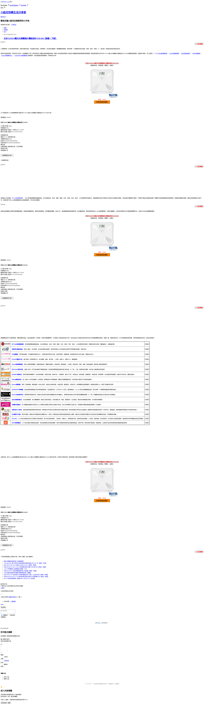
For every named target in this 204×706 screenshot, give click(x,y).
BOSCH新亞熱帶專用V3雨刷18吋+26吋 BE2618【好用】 (19, 578)
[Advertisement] (102, 181)
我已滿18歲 (4, 702)
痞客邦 (11, 597)
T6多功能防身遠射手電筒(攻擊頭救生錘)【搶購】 (18, 572)
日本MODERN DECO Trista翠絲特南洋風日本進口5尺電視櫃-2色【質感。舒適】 (26, 576)
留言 (14, 597)
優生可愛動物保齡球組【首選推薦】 (14, 561)
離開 (9, 702)
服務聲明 (117, 683)
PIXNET (90, 683)
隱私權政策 (111, 683)
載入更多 (3, 607)
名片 (5, 31)
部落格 (6, 29)
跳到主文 (3, 16)
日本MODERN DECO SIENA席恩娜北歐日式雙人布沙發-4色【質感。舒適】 (25, 567)
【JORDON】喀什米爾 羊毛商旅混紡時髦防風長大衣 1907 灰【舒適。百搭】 (25, 563)
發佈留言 (3, 617)
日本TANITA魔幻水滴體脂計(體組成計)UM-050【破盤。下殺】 (30, 38)
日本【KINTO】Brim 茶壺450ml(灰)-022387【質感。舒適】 (20, 565)
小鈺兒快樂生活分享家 (13, 12)
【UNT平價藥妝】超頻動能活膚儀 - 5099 (15, 569)
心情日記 (13, 24)
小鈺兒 (2, 588)
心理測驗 (13, 601)
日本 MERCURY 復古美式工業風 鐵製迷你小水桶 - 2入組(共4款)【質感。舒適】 (26, 574)
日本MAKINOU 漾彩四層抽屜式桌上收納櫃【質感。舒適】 (20, 571)
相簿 (5, 28)
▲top (2, 604)
